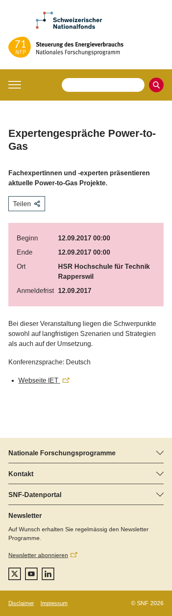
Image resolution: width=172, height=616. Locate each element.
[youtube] (31, 574)
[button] (14, 84)
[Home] (86, 47)
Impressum (54, 603)
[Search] (156, 85)
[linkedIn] (48, 574)
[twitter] (14, 574)
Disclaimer (21, 603)
